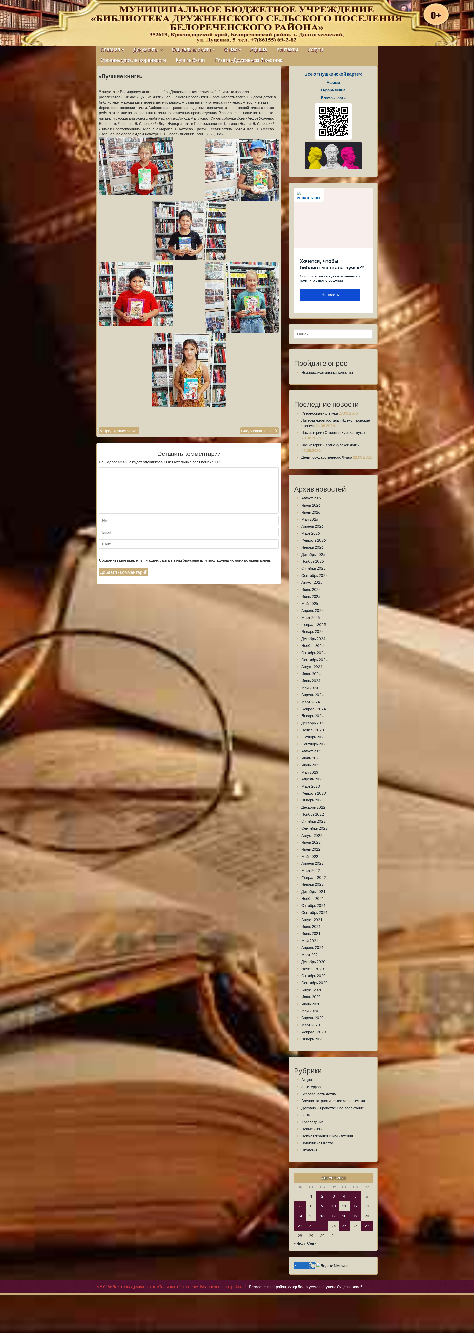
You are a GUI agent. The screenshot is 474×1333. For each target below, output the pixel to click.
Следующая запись (257, 431)
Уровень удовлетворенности (133, 60)
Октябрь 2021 (313, 905)
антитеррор (311, 1086)
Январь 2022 (312, 884)
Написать (330, 295)
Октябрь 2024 (313, 652)
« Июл (299, 1243)
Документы (146, 49)
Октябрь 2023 (313, 737)
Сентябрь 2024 (314, 659)
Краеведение (312, 1122)
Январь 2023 (312, 800)
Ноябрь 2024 (312, 645)
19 (355, 1216)
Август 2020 (311, 990)
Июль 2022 (311, 842)
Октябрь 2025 (313, 568)
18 (344, 1216)
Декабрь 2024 (313, 638)
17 (333, 1216)
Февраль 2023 (313, 793)
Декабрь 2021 (313, 891)
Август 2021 (311, 919)
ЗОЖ (305, 1115)
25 (344, 1226)
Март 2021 (310, 954)
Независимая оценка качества (327, 372)
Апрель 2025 (312, 610)
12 (355, 1206)
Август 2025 (311, 582)
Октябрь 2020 (313, 975)
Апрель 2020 (312, 1017)
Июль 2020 (311, 996)
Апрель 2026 (312, 526)
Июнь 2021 (310, 933)
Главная (110, 49)
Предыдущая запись (120, 431)
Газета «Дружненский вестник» (249, 60)
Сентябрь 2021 (314, 912)
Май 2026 (309, 519)
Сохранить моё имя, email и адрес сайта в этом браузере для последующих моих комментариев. (185, 560)
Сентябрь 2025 (314, 575)
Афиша (258, 49)
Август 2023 (311, 751)
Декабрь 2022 (313, 807)
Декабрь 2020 (313, 961)
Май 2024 (309, 688)
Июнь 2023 (310, 765)
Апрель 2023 (312, 779)
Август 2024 (311, 666)
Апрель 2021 (312, 947)
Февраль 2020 (313, 1032)
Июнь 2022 (310, 849)
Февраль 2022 (313, 877)
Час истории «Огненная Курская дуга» (333, 432)
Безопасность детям (318, 1094)
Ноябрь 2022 (312, 814)
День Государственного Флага (326, 457)
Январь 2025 (312, 631)
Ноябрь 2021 (312, 898)
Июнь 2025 (310, 596)
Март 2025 (310, 617)
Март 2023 (310, 786)
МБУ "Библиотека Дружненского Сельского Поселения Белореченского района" (171, 1286)
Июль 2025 (311, 589)
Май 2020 (309, 1011)
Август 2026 (311, 498)
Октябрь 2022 (313, 821)
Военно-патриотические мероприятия (333, 1100)
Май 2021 (309, 940)
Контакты (287, 49)
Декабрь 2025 (313, 554)
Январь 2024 (312, 715)
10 (333, 1206)
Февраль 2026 (313, 540)
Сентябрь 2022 (314, 828)
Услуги (315, 49)
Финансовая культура (319, 413)
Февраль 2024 (313, 709)
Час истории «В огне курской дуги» (330, 445)
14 (300, 1216)
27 (367, 1226)
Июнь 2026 (310, 512)
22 (311, 1226)
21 (300, 1226)
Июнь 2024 (310, 680)
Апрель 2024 (312, 694)
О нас (230, 49)
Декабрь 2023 (313, 723)
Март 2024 (310, 702)
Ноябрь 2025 (312, 561)
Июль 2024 (311, 673)
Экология (309, 1150)
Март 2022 (310, 870)
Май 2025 (309, 603)
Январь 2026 (312, 547)
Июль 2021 (311, 926)
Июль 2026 (311, 505)
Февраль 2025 (313, 624)
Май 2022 (309, 856)
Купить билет (190, 60)
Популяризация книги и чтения (327, 1136)
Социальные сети (191, 49)
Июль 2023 (311, 758)
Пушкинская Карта (317, 1143)
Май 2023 (309, 772)
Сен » (311, 1243)
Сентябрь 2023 (314, 744)
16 (322, 1216)
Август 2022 (311, 835)
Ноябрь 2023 (312, 730)
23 (322, 1226)
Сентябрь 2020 (314, 982)
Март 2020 (310, 1025)
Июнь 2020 (310, 1004)
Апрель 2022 (312, 863)
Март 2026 (310, 533)
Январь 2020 (312, 1039)
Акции (306, 1079)
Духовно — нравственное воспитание (332, 1108)
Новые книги (311, 1129)
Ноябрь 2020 (312, 969)
